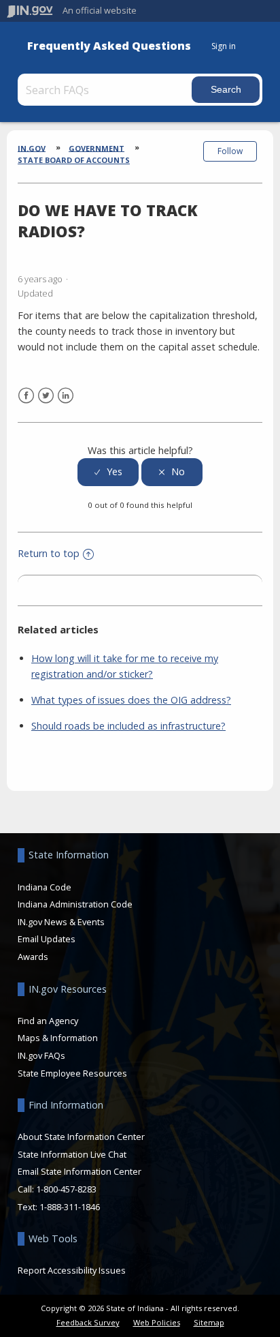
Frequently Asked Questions (109, 46)
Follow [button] (230, 151)
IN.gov (32, 147)
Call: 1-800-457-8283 (57, 1189)
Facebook (26, 395)
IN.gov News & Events (61, 921)
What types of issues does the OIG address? (131, 699)
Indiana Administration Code (75, 904)
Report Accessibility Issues (72, 1270)
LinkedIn (65, 395)
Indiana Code (44, 887)
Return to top (49, 553)
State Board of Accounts (74, 160)
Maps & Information (58, 1037)
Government (96, 147)
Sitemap (209, 1322)
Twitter (45, 395)
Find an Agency (48, 1020)
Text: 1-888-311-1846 (59, 1206)
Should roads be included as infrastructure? (128, 725)
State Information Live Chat (72, 1154)
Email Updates (46, 938)
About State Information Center (81, 1136)
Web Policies (156, 1322)
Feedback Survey (88, 1322)
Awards (33, 956)
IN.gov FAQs (41, 1055)
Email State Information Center (79, 1171)
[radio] (108, 472)
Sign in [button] (223, 46)
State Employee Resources (72, 1073)
